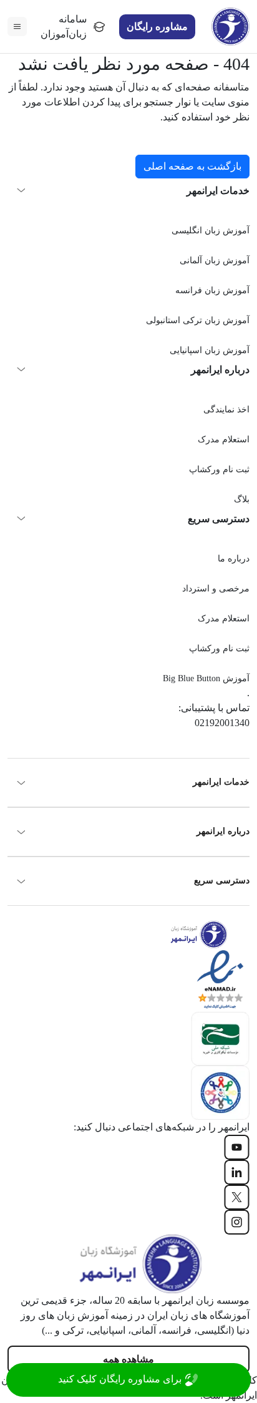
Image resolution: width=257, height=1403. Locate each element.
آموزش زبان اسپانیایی (210, 350)
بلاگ (242, 499)
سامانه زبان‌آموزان (64, 26)
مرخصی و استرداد (216, 588)
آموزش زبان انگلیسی (211, 230)
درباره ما (234, 558)
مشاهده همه (128, 1359)
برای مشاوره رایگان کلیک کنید (121, 1379)
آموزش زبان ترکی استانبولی (198, 320)
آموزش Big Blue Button (206, 678)
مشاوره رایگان (157, 26)
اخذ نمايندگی (226, 409)
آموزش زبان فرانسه (212, 290)
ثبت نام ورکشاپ (219, 469)
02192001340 (222, 722)
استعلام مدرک (224, 439)
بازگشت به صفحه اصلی (192, 166)
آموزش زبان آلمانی (215, 260)
